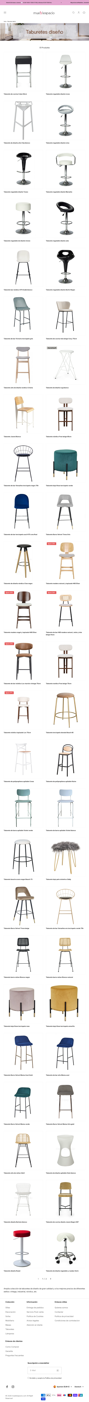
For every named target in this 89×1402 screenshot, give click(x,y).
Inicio (5, 21)
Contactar (59, 1312)
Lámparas (9, 1333)
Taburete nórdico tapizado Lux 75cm (17, 732)
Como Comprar (12, 1347)
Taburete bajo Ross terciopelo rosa (17, 1026)
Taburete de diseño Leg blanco (57, 388)
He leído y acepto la (45, 1378)
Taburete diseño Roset (12, 1271)
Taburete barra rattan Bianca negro (17, 977)
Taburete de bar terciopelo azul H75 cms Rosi (20, 534)
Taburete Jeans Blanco (12, 436)
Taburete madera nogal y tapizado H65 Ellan (20, 632)
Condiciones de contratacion (67, 1320)
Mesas (8, 1325)
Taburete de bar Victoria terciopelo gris (18, 339)
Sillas (7, 1307)
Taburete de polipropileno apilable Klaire (61, 781)
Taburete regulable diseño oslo (57, 241)
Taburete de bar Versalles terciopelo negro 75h (21, 485)
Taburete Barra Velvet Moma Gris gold (60, 1124)
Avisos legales (33, 1320)
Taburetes (9, 1329)
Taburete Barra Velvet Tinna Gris (58, 534)
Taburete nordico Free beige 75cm (58, 683)
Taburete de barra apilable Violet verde (18, 830)
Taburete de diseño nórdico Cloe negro (18, 583)
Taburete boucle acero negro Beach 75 (18, 879)
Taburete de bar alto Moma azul (57, 1075)
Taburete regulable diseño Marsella (59, 192)
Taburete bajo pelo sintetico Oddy (58, 879)
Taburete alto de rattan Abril (14, 1173)
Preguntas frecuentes (14, 1355)
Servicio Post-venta (35, 1312)
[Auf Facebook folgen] (7, 1386)
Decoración (10, 1312)
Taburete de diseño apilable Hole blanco (61, 1173)
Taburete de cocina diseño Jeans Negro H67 (62, 1222)
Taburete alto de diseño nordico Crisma (18, 388)
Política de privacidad (64, 1316)
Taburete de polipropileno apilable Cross (19, 781)
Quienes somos (61, 1307)
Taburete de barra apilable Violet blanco (61, 830)
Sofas (7, 1316)
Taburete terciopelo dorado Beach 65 (59, 732)
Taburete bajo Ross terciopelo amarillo (60, 1026)
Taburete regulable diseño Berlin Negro (60, 290)
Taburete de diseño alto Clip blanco (17, 143)
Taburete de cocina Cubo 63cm (15, 94)
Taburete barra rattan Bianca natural (59, 977)
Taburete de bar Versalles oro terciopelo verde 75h (64, 928)
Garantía (9, 1351)
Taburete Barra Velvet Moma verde (17, 1124)
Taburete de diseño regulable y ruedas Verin (62, 1271)
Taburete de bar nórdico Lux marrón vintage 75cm (22, 683)
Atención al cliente (34, 1325)
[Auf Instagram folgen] (12, 1386)
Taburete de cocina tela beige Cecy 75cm (61, 339)
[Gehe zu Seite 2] (50, 1279)
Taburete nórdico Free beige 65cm (58, 436)
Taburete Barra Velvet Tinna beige (16, 928)
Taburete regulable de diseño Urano (17, 241)
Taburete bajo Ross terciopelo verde (59, 485)
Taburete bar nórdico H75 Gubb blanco (18, 290)
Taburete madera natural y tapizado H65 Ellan (63, 583)
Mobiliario (9, 1320)
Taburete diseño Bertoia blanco (15, 1222)
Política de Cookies (35, 1316)
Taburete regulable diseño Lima (57, 143)
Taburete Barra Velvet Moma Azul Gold (18, 1075)
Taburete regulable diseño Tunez (16, 192)
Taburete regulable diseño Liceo (58, 94)
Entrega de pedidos (35, 1307)
